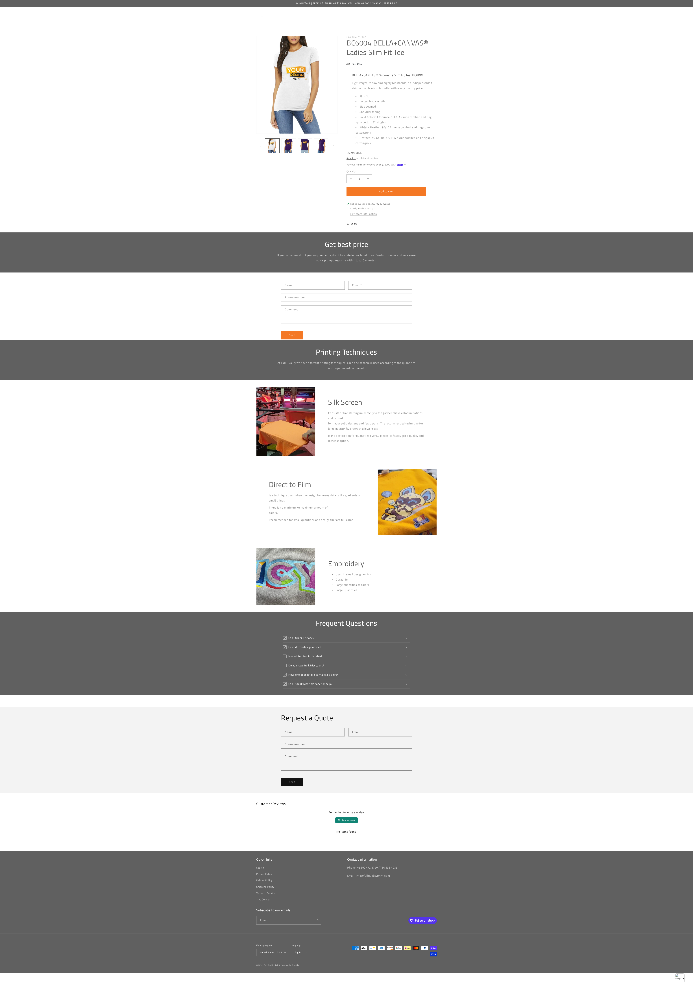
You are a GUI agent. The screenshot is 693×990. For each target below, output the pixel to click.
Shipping (351, 158)
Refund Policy (264, 880)
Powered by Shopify (289, 965)
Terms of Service (265, 893)
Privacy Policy (264, 874)
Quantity (351, 171)
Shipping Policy (265, 886)
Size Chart (357, 64)
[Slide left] (260, 146)
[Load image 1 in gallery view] (272, 145)
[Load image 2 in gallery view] (288, 145)
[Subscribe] (317, 920)
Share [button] (354, 223)
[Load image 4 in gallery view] (321, 145)
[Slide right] (333, 146)
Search (260, 867)
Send (292, 335)
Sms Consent (264, 899)
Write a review (346, 820)
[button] (287, 14)
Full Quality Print (272, 965)
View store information (363, 213)
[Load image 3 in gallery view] (305, 145)
